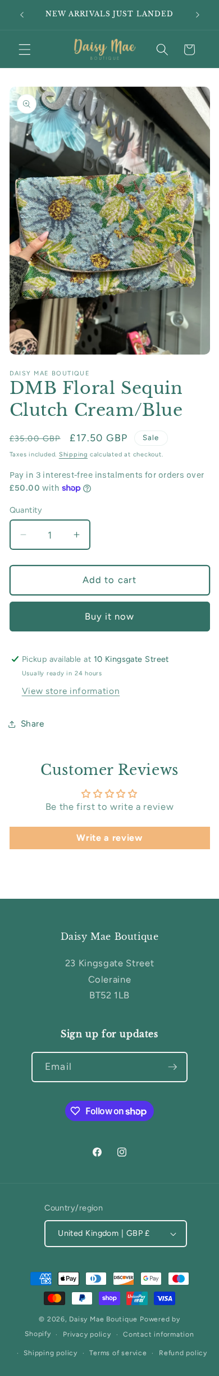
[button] (24, 49)
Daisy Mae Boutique (104, 1319)
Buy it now (110, 616)
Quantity (26, 510)
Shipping (73, 454)
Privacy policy (87, 1334)
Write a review (109, 837)
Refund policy (183, 1353)
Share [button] (32, 723)
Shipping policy (50, 1353)
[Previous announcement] (22, 15)
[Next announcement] (197, 15)
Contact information (158, 1334)
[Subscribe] (172, 1067)
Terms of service (118, 1353)
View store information (71, 690)
